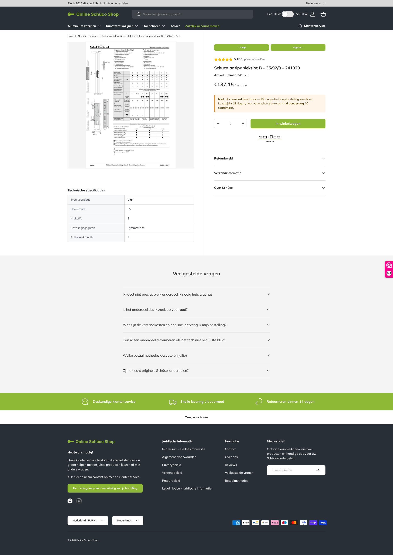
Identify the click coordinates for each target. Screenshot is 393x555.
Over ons (231, 457)
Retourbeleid (171, 481)
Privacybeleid (171, 465)
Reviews (231, 465)
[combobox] (192, 14)
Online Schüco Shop (87, 540)
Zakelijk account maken (202, 26)
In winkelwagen (288, 123)
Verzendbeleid (172, 473)
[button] (323, 14)
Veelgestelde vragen (239, 473)
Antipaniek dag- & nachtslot (117, 36)
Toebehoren (151, 26)
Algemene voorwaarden (179, 457)
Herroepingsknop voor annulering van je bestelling (105, 488)
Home (71, 36)
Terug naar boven (196, 417)
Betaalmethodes (236, 481)
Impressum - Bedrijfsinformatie (183, 449)
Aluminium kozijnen (82, 26)
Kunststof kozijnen (119, 26)
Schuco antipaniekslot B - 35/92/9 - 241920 (160, 36)
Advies (175, 26)
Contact (230, 449)
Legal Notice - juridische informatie (186, 488)
